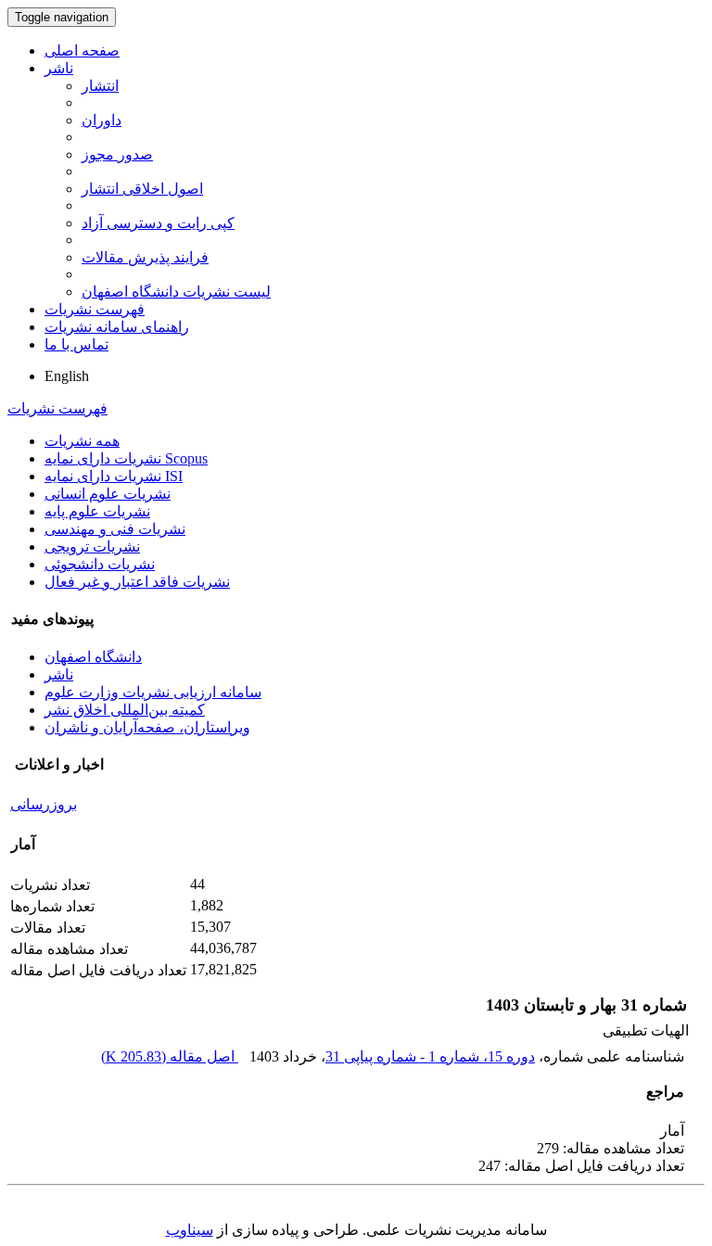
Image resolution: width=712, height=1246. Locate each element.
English (66, 376)
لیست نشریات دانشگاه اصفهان (176, 291)
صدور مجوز (117, 154)
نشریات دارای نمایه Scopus (126, 458)
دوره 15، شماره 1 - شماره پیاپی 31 (430, 1056)
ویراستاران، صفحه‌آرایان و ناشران (147, 727)
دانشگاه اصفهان (93, 657)
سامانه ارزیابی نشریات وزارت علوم (152, 692)
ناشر (58, 68)
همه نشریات (82, 441)
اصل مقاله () (169, 1056)
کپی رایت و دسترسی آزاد (158, 223)
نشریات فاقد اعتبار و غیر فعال (137, 582)
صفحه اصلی (82, 50)
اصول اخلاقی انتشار (142, 189)
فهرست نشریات (94, 309)
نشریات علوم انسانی (107, 494)
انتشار (100, 86)
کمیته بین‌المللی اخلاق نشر (124, 710)
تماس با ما (76, 344)
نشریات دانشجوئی (99, 564)
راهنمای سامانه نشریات (116, 327)
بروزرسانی (43, 804)
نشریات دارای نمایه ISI (113, 476)
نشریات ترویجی (92, 546)
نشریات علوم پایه (97, 511)
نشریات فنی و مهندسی (114, 529)
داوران (101, 120)
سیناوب (189, 1230)
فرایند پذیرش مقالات (145, 257)
